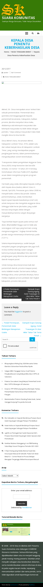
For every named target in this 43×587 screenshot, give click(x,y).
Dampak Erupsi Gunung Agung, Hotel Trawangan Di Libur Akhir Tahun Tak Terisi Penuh (32, 294)
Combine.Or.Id (14, 585)
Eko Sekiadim (9, 418)
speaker (5, 72)
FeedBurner (27, 507)
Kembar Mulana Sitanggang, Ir (15, 443)
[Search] (32, 339)
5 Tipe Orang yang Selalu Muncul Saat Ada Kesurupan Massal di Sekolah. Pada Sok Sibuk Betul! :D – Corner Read (21, 454)
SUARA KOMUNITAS (18, 17)
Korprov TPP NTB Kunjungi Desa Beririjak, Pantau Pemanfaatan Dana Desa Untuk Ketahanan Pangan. (22, 392)
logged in (18, 311)
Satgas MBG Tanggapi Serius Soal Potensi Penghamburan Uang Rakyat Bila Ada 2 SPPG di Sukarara (22, 374)
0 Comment (17, 72)
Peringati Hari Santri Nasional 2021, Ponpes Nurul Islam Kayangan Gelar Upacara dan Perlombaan (23, 436)
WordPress (32, 585)
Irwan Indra (9, 425)
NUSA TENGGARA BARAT (21, 52)
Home (6, 52)
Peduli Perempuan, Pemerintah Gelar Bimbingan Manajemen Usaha (11, 292)
